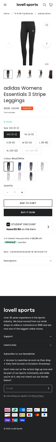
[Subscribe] (48, 388)
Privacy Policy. (38, 396)
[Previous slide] (9, 43)
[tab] (8, 74)
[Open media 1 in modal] (46, 25)
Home (6, 13)
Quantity (8, 185)
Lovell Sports (16, 428)
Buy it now (28, 212)
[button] (5, 5)
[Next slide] (46, 43)
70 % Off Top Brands (23, 13)
